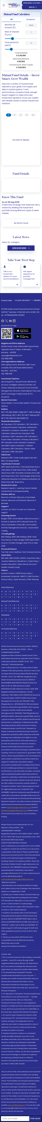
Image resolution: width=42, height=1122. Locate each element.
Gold (19, 525)
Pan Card (9, 552)
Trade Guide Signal (21, 458)
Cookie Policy (32, 561)
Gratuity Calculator (30, 439)
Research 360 (6, 458)
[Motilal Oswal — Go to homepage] (11, 5)
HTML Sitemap (33, 579)
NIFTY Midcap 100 (32, 415)
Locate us (22, 509)
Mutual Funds (21, 382)
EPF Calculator (31, 436)
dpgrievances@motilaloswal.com (14, 810)
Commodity (31, 525)
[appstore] (22, 330)
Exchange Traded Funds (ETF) (20, 394)
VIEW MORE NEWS (19, 248)
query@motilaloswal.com (11, 355)
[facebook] (2, 321)
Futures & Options (8, 521)
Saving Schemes (34, 552)
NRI (23, 525)
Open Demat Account (27, 564)
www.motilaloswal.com (16, 1105)
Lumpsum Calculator (19, 430)
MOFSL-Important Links (30, 558)
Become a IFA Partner (17, 500)
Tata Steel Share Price (30, 467)
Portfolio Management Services (14, 528)
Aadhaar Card (20, 552)
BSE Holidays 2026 (24, 537)
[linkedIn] (14, 321)
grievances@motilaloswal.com (19, 807)
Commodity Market (21, 403)
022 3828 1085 (7, 358)
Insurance (5, 397)
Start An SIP (35, 1119)
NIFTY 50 (4, 412)
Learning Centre (23, 488)
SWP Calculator (17, 436)
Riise (3, 461)
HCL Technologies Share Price (28, 476)
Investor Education (8, 564)
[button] (21, 26)
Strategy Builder (12, 461)
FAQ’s (14, 509)
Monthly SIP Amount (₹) (10, 26)
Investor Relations (9, 561)
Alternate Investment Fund (19, 388)
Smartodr (15, 576)
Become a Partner (8, 497)
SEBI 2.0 (23, 576)
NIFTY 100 (5, 418)
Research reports (8, 488)
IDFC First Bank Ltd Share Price (24, 473)
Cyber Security (20, 579)
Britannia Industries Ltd (11, 479)
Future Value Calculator (11, 439)
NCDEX (16, 558)
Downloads (5, 576)
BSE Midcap (6, 415)
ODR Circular (33, 576)
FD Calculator (19, 424)
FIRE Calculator (17, 452)
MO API (33, 458)
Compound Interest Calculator (13, 427)
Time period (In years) (12, 44)
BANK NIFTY (24, 412)
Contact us (5, 509)
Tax (2, 552)
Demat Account (31, 518)
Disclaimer (22, 561)
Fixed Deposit (26, 391)
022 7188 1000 (6, 374)
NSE (6, 558)
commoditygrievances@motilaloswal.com (17, 879)
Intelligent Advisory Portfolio (21, 385)
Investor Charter (8, 573)
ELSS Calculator (20, 442)
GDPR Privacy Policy (24, 573)
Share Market (6, 403)
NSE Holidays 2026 (8, 537)
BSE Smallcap (35, 412)
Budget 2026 (6, 518)
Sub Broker (11, 525)
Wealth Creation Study (10, 567)
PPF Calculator (7, 442)
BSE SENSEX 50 (22, 418)
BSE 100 (13, 418)
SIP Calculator (6, 424)
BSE (2, 558)
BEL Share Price (18, 482)
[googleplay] (22, 336)
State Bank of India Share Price (13, 470)
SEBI (11, 558)
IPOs (19, 521)
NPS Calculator (17, 448)
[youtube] (10, 321)
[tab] (8, 115)
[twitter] (6, 321)
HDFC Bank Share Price (10, 467)
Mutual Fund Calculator (20, 433)
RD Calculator (32, 424)
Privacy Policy (6, 579)
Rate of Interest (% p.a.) (12, 33)
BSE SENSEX (13, 412)
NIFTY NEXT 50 (18, 415)
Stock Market (18, 518)
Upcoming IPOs (7, 382)
